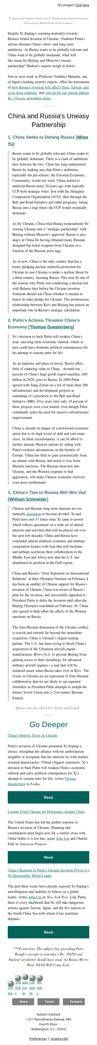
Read (48, 797)
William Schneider (28, 499)
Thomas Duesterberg (51, 327)
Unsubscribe (59, 1038)
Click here (82, 5)
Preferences (38, 1038)
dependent (33, 513)
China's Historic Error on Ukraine (32, 735)
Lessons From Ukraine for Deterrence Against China (46, 811)
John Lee (62, 838)
